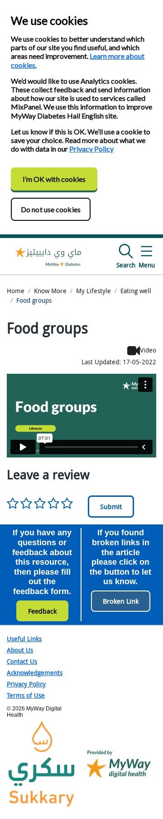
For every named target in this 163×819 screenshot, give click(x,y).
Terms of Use (26, 695)
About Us (20, 650)
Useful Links (24, 638)
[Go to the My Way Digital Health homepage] (119, 763)
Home (15, 290)
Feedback (42, 610)
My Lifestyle (93, 290)
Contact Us (22, 661)
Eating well (135, 290)
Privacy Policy (91, 148)
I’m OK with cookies (54, 179)
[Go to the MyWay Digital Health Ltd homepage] (49, 256)
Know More (50, 290)
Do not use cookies (51, 209)
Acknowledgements (34, 672)
